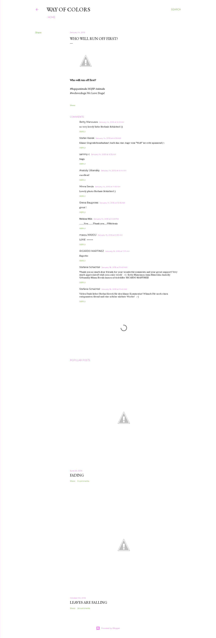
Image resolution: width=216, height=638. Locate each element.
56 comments (83, 608)
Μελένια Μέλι (85, 218)
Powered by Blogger (110, 628)
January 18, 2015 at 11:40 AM (114, 267)
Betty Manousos (88, 122)
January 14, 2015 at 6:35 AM (103, 154)
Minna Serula (86, 186)
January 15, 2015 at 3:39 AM (110, 235)
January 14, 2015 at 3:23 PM (106, 219)
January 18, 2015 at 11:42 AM (114, 289)
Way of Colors (68, 9)
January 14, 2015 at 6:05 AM (108, 138)
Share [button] (38, 32)
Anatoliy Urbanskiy (89, 170)
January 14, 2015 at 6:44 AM (113, 170)
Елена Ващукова (88, 202)
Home (51, 17)
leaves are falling (88, 602)
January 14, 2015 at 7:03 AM (107, 186)
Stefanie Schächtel (89, 267)
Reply (82, 131)
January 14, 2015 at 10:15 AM (112, 203)
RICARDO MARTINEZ (91, 251)
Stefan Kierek (86, 138)
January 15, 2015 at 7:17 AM (117, 251)
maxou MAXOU (87, 234)
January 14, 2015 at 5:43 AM (111, 122)
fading (77, 475)
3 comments (83, 481)
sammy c (84, 154)
